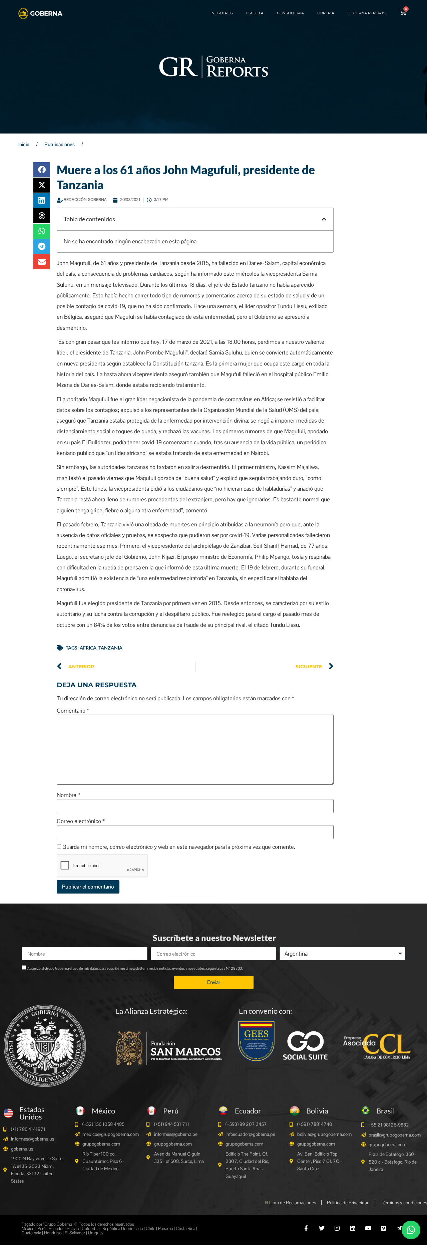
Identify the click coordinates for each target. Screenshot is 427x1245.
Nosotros (222, 13)
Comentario (73, 711)
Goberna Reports (367, 13)
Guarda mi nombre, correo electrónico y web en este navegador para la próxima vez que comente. (178, 847)
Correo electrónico (81, 821)
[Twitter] (322, 1228)
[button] (41, 169)
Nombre (68, 795)
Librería (325, 13)
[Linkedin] (352, 1228)
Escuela (255, 13)
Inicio (23, 144)
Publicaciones (59, 144)
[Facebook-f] (306, 1228)
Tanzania (110, 648)
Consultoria (290, 13)
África (88, 648)
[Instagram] (337, 1228)
